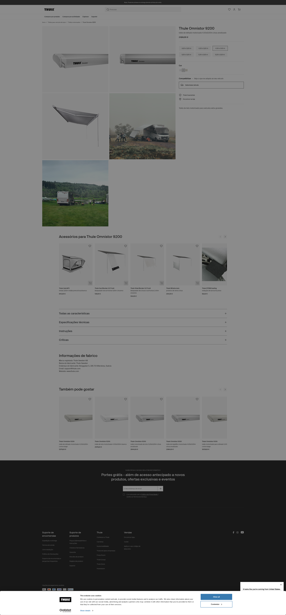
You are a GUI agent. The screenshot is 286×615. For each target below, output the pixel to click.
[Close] (281, 584)
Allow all (216, 597)
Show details (85, 611)
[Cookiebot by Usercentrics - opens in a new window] (65, 610)
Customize (215, 604)
